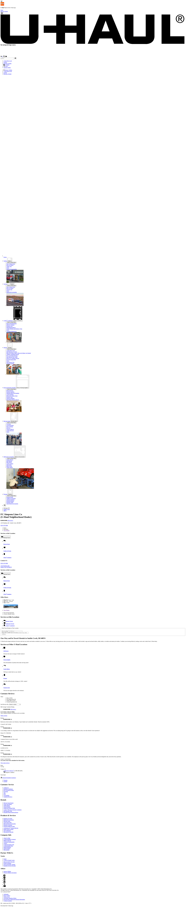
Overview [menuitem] (8, 424)
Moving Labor (14, 421)
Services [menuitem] (8, 428)
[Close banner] (2, 1)
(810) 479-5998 (4, 525)
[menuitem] (95, 287)
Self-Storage (6, 651)
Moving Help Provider (9, 861)
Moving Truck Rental (8, 803)
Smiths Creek (6, 509)
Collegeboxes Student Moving (10, 828)
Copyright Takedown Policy (9, 898)
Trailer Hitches (6, 669)
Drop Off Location (8, 632)
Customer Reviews (7, 796)
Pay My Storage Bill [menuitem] (11, 359)
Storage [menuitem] (5, 347)
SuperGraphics (6, 848)
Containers (18, 320)
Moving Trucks (7, 537)
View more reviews (5, 763)
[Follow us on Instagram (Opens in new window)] (4, 878)
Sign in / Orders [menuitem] (8, 70)
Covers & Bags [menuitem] (9, 394)
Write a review (4, 715)
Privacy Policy (6, 895)
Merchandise (6, 849)
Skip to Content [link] (4, 11)
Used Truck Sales (7, 822)
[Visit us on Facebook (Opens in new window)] (4, 876)
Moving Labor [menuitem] (6, 421)
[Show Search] (4, 56)
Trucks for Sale (6, 687)
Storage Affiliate (7, 871)
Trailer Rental (6, 805)
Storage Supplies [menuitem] (10, 363)
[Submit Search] (15, 58)
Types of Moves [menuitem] (10, 429)
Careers (5, 843)
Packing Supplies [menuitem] (10, 392)
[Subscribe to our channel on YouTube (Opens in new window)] (4, 886)
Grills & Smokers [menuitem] (10, 499)
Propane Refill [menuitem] (9, 497)
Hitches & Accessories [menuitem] (11, 269)
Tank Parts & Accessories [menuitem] (12, 503)
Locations (7, 900)
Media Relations (7, 847)
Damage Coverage (7, 825)
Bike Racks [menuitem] (9, 462)
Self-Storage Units (7, 811)
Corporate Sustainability (9, 842)
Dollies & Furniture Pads (9, 808)
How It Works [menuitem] (9, 426)
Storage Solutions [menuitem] (10, 398)
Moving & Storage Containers (12, 809)
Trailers (9, 261)
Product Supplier (7, 863)
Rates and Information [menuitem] (11, 323)
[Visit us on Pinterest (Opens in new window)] (4, 880)
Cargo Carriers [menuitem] (9, 463)
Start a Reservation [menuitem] (10, 264)
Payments (5, 791)
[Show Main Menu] (2, 13)
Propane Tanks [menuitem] (9, 502)
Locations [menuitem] (7, 64)
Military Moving (7, 840)
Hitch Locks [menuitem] (9, 466)
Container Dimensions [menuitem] (11, 331)
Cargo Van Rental (7, 804)
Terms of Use (6, 896)
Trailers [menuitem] (5, 261)
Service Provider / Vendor (9, 864)
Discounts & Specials (8, 832)
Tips (4, 792)
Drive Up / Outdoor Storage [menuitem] (12, 358)
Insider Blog (8, 846)
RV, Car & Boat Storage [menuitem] (12, 355)
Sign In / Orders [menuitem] (7, 67)
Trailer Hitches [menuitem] (9, 459)
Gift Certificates (7, 830)
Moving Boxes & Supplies (9, 823)
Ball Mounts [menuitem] (9, 461)
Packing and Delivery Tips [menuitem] (14, 328)
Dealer (5, 859)
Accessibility (6, 795)
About (6, 838)
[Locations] (6, 56)
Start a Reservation (10, 287)
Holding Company (9, 839)
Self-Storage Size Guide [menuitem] (11, 357)
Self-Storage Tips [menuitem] (10, 362)
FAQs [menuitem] (7, 267)
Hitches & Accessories (20, 456)
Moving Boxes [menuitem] (9, 390)
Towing (5, 284)
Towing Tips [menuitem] (9, 289)
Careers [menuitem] (5, 62)
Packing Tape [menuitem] (9, 397)
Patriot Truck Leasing (8, 829)
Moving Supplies (6, 659)
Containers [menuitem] (8, 320)
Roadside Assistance (8, 789)
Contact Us (6, 787)
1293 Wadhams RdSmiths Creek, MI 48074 (6, 566)
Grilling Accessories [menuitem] (11, 498)
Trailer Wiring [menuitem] (9, 467)
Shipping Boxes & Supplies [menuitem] (12, 393)
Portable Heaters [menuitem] (10, 501)
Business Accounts (7, 818)
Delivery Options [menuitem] (10, 325)
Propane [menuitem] (5, 494)
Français (5, 780)
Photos (6, 530)
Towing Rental (6, 806)
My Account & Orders (8, 790)
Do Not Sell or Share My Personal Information (14, 899)
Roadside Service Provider (9, 865)
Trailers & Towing (7, 551)
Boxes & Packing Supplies (22, 387)
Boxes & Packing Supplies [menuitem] (9, 387)
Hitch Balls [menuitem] (9, 465)
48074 (4, 510)
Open (2, 10)
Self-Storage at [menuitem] (11, 351)
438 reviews (10, 520)
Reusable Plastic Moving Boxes (10, 812)
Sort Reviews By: (5, 704)
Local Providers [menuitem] (10, 425)
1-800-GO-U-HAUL (8, 770)
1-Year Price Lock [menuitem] (7, 61)
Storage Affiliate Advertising (10, 872)
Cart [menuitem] (6, 66)
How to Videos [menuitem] (9, 265)
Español (5, 781)
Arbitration (6, 894)
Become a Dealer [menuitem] (7, 63)
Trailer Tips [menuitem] (9, 266)
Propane (10, 494)
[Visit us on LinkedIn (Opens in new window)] (4, 882)
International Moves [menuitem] (11, 327)
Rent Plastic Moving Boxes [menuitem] (12, 399)
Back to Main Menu (11, 262)
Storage (9, 347)
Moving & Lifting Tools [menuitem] (11, 395)
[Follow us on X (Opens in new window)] (4, 884)
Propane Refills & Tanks (9, 826)
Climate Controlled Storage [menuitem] (12, 354)
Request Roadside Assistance (9, 777)
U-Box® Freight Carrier (9, 860)
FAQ (4, 794)
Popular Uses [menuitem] (9, 326)
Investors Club (8, 844)
